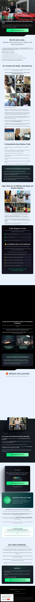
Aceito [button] (8, 599)
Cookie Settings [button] (4, 599)
